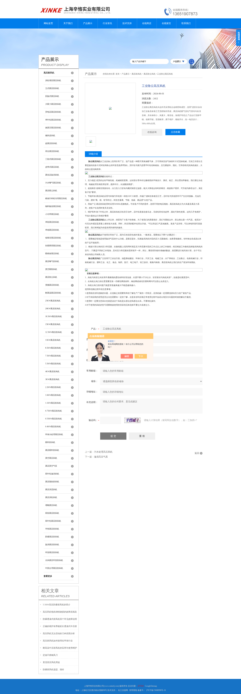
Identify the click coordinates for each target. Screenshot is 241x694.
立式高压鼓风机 (52, 88)
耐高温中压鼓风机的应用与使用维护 (60, 648)
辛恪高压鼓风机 (52, 529)
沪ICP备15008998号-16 (156, 690)
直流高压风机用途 (51, 662)
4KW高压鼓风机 (52, 371)
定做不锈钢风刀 (50, 655)
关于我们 (68, 23)
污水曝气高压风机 (53, 183)
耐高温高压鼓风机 (53, 293)
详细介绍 (93, 154)
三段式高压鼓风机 (53, 159)
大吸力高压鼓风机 (53, 104)
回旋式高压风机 (52, 96)
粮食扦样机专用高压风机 (56, 198)
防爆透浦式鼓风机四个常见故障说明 (60, 619)
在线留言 (166, 23)
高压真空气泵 (51, 466)
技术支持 (127, 23)
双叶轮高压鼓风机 (53, 521)
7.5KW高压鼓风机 (53, 356)
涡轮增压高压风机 (53, 80)
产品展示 (87, 23)
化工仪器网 (123, 690)
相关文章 (50, 590)
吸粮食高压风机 (52, 253)
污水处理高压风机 (103, 452)
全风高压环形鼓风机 (54, 560)
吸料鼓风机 (50, 442)
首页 (118, 74)
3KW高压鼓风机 (52, 379)
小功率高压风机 (52, 214)
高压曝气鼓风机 (52, 261)
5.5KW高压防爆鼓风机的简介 (56, 604)
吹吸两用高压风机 (53, 245)
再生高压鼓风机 (52, 151)
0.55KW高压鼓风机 (53, 419)
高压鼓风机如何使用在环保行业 (58, 640)
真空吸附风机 (51, 269)
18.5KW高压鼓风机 (53, 316)
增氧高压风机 (51, 505)
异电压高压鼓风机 (53, 112)
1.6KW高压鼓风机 (53, 395)
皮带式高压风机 (52, 167)
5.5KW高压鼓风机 (53, 363)
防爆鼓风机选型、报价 (53, 669)
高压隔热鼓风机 (52, 481)
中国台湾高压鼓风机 (54, 568)
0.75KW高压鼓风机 (53, 411)
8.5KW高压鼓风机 (53, 348)
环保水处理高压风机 (54, 434)
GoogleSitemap (151, 686)
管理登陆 (133, 690)
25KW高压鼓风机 (52, 301)
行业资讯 (107, 23)
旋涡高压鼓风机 (52, 544)
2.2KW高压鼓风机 (53, 387)
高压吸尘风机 (51, 190)
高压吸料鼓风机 (52, 450)
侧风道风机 (50, 135)
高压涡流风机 (51, 489)
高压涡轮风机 (51, 497)
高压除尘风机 (51, 277)
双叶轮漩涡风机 (52, 474)
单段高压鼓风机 (52, 222)
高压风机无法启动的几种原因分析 (59, 633)
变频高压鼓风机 (52, 285)
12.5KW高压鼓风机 (53, 332)
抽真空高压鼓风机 (53, 128)
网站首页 (48, 23)
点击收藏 (175, 132)
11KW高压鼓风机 (52, 340)
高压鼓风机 (136, 74)
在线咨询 (152, 132)
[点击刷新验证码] (132, 420)
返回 (197, 453)
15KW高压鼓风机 (52, 324)
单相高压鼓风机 (52, 230)
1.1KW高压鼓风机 (53, 403)
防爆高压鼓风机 (52, 537)
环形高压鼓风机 (52, 552)
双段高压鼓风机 (52, 513)
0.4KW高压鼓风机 (53, 426)
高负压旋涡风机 (52, 175)
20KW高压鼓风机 (52, 308)
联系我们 (186, 23)
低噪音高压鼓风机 (53, 238)
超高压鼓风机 (51, 143)
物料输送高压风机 (53, 206)
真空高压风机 (51, 458)
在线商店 (146, 23)
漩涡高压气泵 (101, 457)
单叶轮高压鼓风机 (53, 120)
